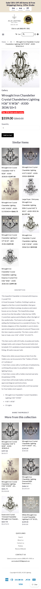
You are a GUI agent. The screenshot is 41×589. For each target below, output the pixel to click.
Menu (3, 34)
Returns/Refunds (20, 549)
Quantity (5, 124)
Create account (38, 34)
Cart (19, 34)
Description (19, 290)
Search (20, 537)
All (11, 42)
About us (20, 540)
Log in (35, 34)
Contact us (20, 543)
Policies (20, 546)
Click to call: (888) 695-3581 (20, 28)
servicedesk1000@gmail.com (20, 561)
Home (4, 42)
